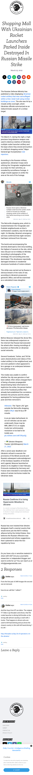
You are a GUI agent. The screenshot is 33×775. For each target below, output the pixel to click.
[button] (4, 77)
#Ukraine (7, 406)
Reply (2, 598)
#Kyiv (12, 411)
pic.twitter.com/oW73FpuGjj (15, 436)
